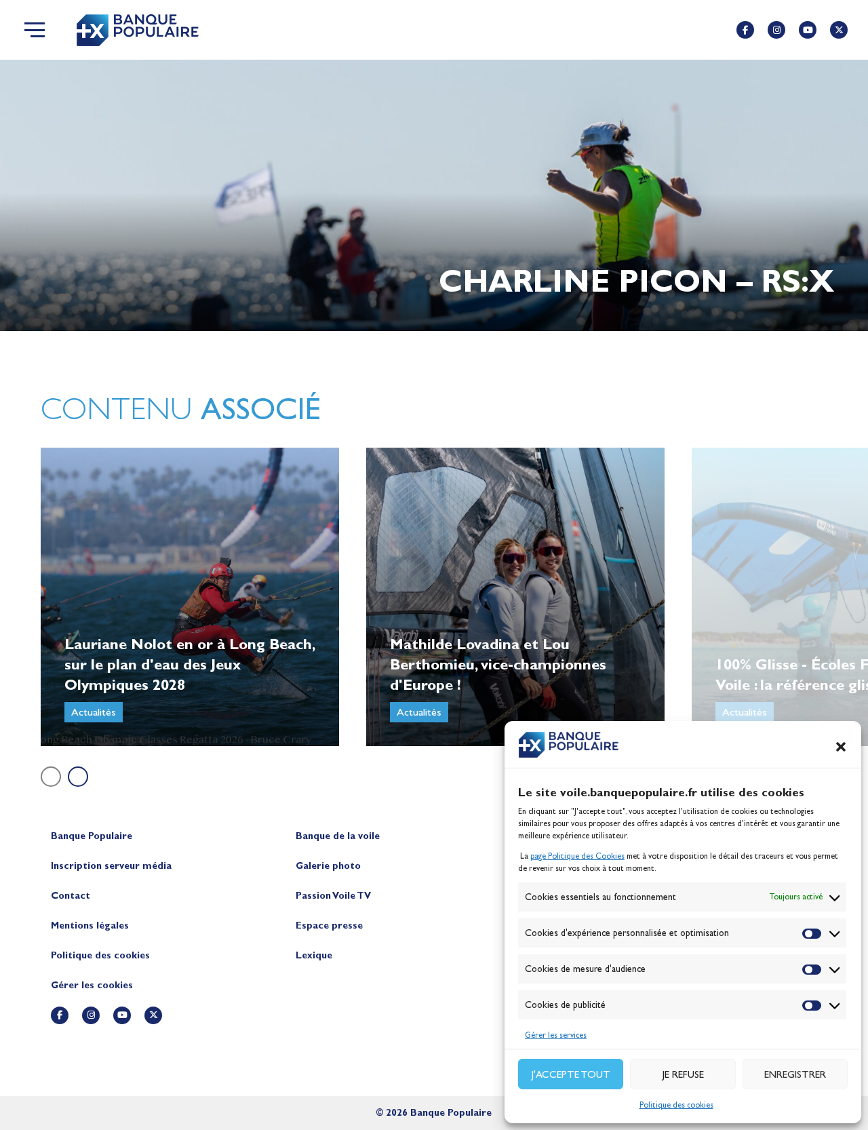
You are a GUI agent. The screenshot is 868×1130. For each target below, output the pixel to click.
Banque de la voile (338, 836)
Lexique (314, 955)
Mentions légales (90, 925)
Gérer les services (556, 1035)
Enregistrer (795, 1074)
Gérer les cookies (92, 985)
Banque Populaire (91, 836)
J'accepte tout (571, 1074)
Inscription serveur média (111, 866)
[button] (841, 747)
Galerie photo (328, 866)
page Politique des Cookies (577, 856)
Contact (70, 895)
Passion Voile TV (333, 895)
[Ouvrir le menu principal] (34, 30)
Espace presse (329, 925)
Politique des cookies (676, 1105)
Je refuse (683, 1074)
